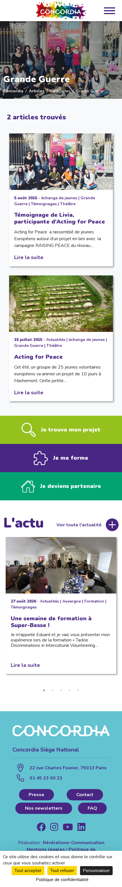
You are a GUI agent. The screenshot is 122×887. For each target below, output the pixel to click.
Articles (36, 91)
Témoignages (44, 204)
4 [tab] (69, 690)
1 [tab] (44, 690)
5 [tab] (78, 690)
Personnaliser (96, 871)
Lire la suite (28, 257)
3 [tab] (61, 690)
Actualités (55, 339)
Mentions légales (46, 849)
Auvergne (71, 601)
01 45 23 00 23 (46, 778)
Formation (94, 601)
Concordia (13, 91)
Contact (84, 795)
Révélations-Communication (73, 843)
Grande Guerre (28, 345)
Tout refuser (62, 871)
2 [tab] (52, 690)
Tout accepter (27, 871)
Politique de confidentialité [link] (62, 880)
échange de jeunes (59, 198)
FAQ (92, 808)
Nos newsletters (43, 808)
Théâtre (67, 204)
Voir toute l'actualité (79, 525)
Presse (36, 795)
